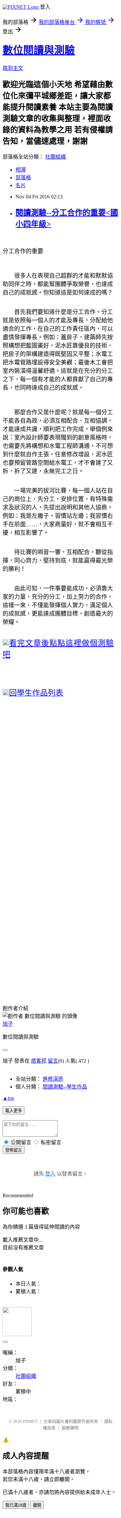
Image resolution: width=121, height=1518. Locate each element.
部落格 (23, 177)
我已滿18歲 (15, 1505)
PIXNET (30, 1421)
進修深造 (53, 1079)
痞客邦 (38, 1061)
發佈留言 (13, 1150)
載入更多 (13, 1110)
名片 (20, 185)
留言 (53, 1061)
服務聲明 (70, 1427)
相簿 (20, 170)
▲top (8, 1098)
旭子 (8, 1024)
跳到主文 (13, 68)
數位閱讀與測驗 (39, 50)
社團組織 (55, 157)
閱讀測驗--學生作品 (65, 1086)
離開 (37, 1505)
